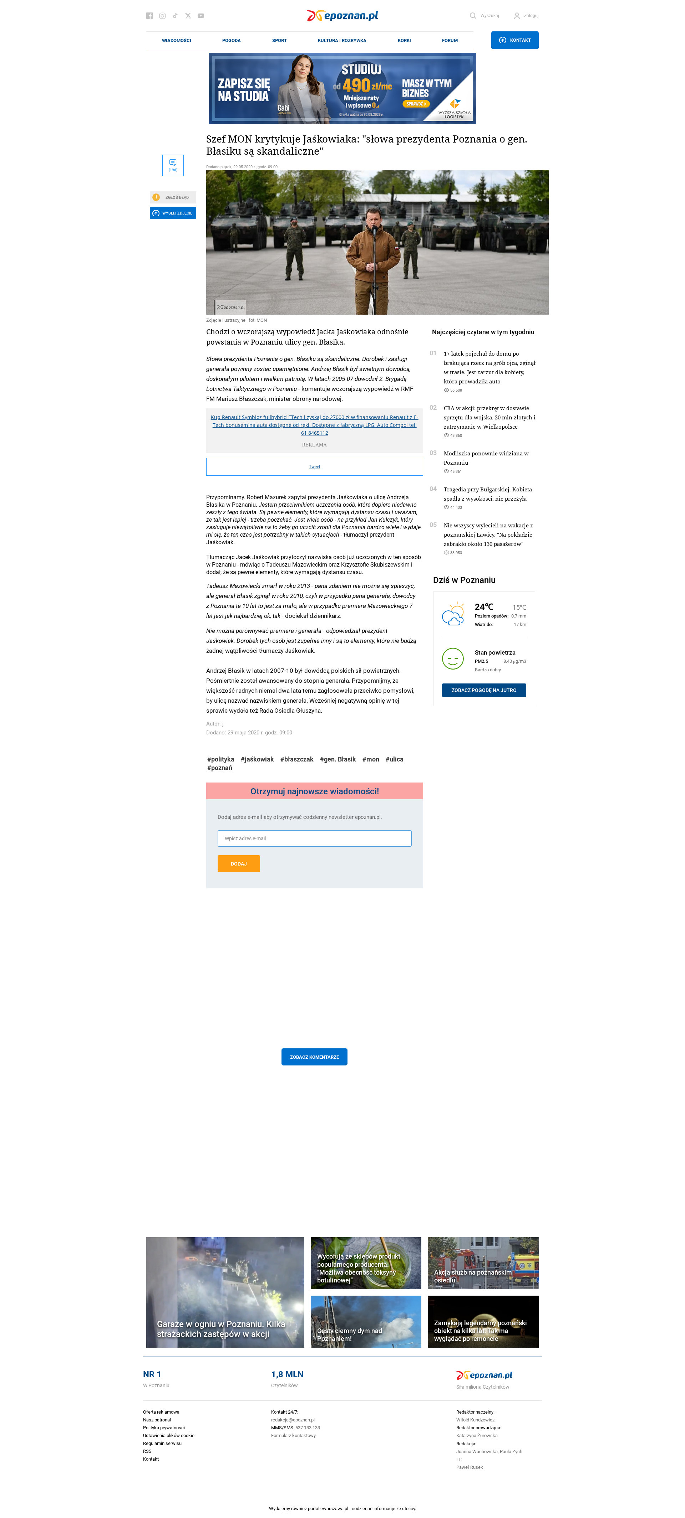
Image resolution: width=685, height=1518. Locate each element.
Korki (404, 40)
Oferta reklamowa (161, 1412)
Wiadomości (176, 40)
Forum (450, 40)
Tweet (314, 466)
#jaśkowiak (257, 759)
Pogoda (231, 40)
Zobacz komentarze (314, 1057)
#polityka (220, 759)
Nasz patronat (157, 1420)
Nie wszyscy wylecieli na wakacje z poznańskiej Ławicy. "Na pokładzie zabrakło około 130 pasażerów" (488, 534)
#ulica (395, 759)
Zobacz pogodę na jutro (484, 690)
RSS (147, 1451)
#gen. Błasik (338, 759)
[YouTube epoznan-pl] (201, 15)
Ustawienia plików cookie (168, 1435)
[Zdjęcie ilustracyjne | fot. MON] (314, 242)
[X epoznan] (188, 15)
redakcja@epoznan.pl (293, 1420)
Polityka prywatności (164, 1427)
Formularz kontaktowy (293, 1435)
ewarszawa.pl (334, 1508)
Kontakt (520, 40)
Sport (279, 40)
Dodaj (239, 864)
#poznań (219, 768)
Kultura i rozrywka (342, 40)
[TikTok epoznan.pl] (175, 15)
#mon (370, 759)
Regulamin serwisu (162, 1443)
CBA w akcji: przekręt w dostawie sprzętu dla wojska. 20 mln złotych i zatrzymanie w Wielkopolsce (490, 417)
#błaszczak (297, 759)
